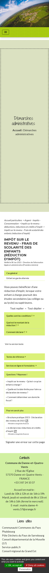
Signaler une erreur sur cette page (25, 442)
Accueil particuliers (13, 220)
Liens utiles (24, 521)
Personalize (25, 569)
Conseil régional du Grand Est (19, 551)
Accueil (17, 130)
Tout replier (18, 308)
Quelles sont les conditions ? (19, 315)
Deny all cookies (36, 565)
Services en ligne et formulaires (20, 365)
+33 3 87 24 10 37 (24, 482)
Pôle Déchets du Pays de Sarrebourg (23, 535)
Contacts (24, 458)
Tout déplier (36, 308)
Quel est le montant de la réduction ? (17, 323)
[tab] (24, 273)
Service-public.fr (11, 547)
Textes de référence (15, 357)
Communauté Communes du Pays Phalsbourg (21, 529)
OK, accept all (15, 565)
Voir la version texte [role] (14, 344)
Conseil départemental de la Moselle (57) (23, 541)
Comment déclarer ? (15, 332)
